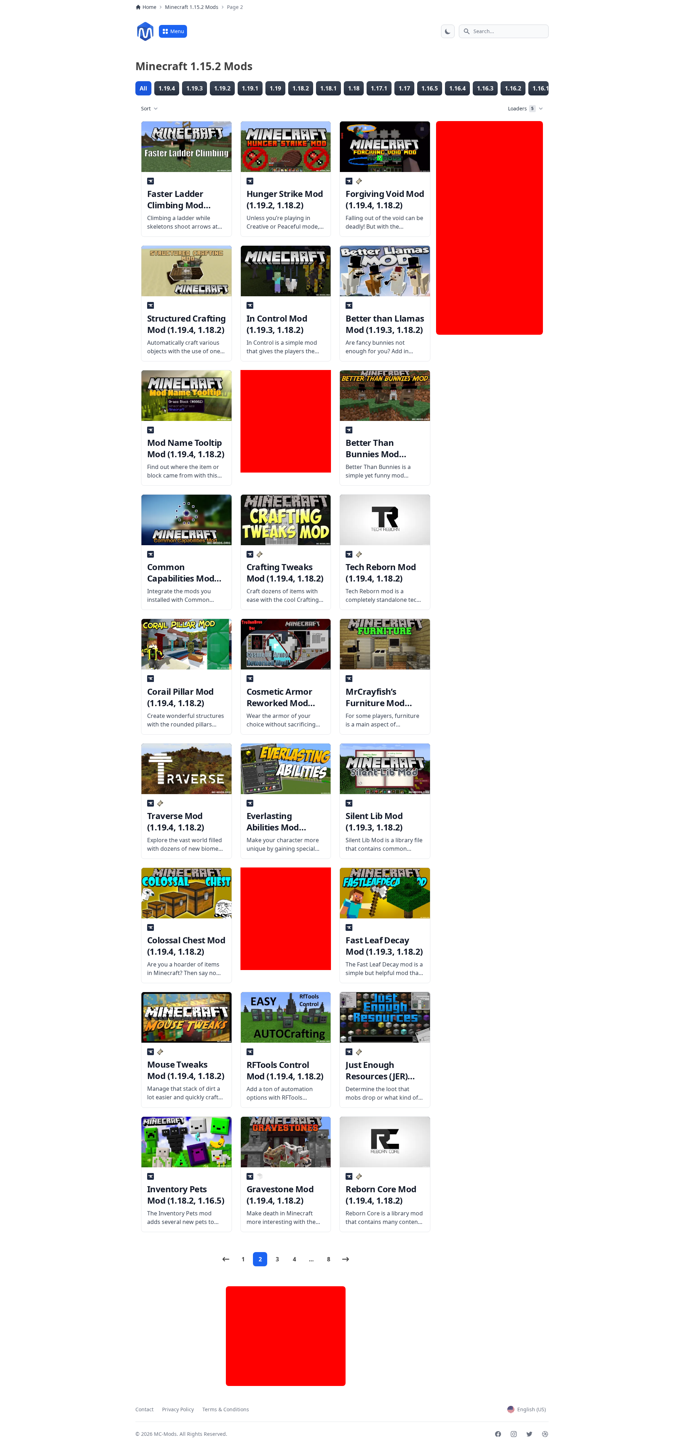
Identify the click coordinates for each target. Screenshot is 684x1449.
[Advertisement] (285, 421)
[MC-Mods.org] (145, 31)
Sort (146, 108)
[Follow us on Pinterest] (545, 1434)
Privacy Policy (178, 1409)
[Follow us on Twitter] (529, 1434)
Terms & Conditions (225, 1409)
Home (149, 7)
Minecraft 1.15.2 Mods (191, 7)
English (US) (531, 1409)
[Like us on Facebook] (498, 1434)
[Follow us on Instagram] (513, 1434)
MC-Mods (165, 1433)
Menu (177, 31)
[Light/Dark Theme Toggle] (448, 31)
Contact (144, 1409)
